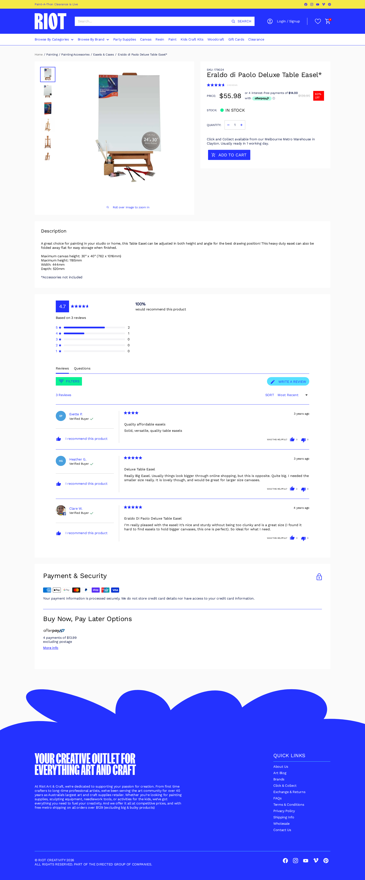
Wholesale (281, 824)
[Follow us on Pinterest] (329, 4)
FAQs (277, 798)
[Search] (233, 21)
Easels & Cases (103, 54)
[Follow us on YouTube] (318, 4)
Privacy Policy (284, 811)
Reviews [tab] (62, 368)
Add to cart (232, 154)
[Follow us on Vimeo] (324, 4)
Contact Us (282, 830)
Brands (278, 779)
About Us (280, 767)
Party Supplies (124, 39)
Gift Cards (236, 39)
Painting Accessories (75, 54)
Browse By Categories (52, 39)
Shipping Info (283, 817)
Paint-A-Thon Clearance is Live (56, 4)
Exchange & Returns (289, 792)
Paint (172, 39)
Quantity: (214, 125)
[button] (222, 85)
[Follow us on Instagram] (312, 4)
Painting (51, 54)
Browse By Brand (91, 39)
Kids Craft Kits (192, 39)
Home (39, 54)
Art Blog (279, 773)
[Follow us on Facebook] (306, 4)
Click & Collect (284, 786)
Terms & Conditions (288, 805)
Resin (159, 39)
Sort (270, 395)
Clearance (256, 39)
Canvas (145, 39)
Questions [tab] (82, 368)
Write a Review (293, 382)
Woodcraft (215, 39)
